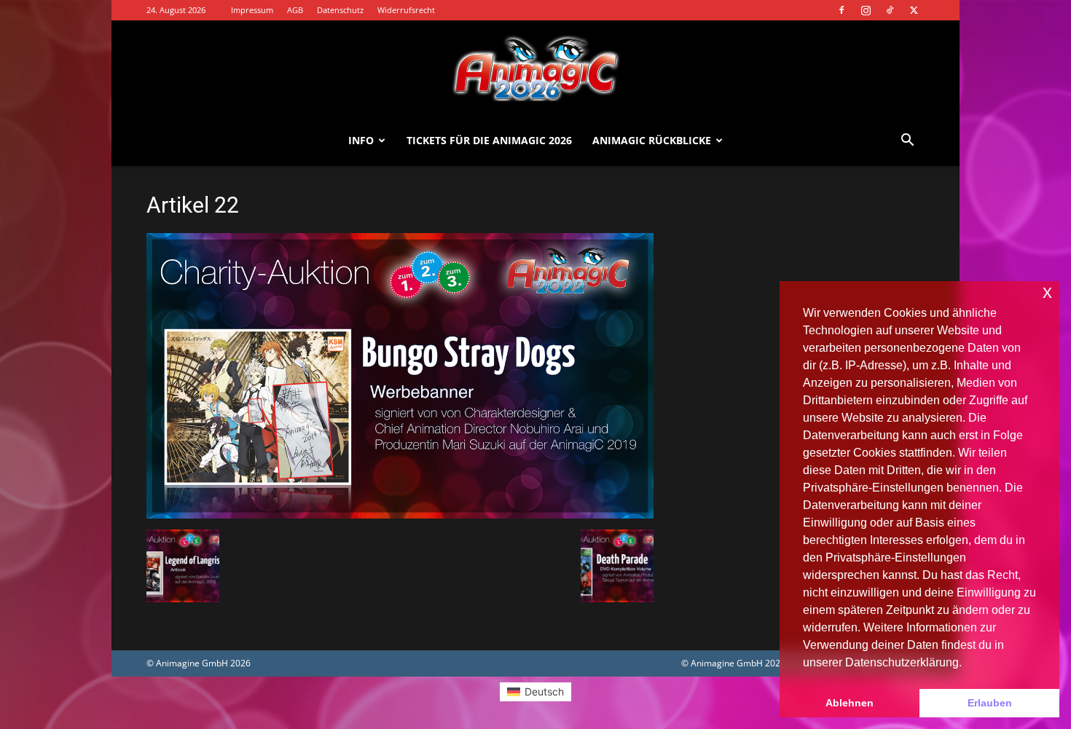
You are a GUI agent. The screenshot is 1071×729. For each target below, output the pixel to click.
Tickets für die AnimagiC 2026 (489, 140)
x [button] (1047, 292)
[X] (914, 10)
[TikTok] (890, 10)
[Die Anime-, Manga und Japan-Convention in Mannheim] (535, 68)
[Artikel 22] (400, 514)
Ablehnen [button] (849, 703)
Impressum (252, 9)
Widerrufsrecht (406, 9)
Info (361, 140)
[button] (907, 142)
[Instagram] (865, 10)
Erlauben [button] (990, 703)
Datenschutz (340, 9)
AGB (295, 9)
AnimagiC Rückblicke (651, 140)
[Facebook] (841, 10)
